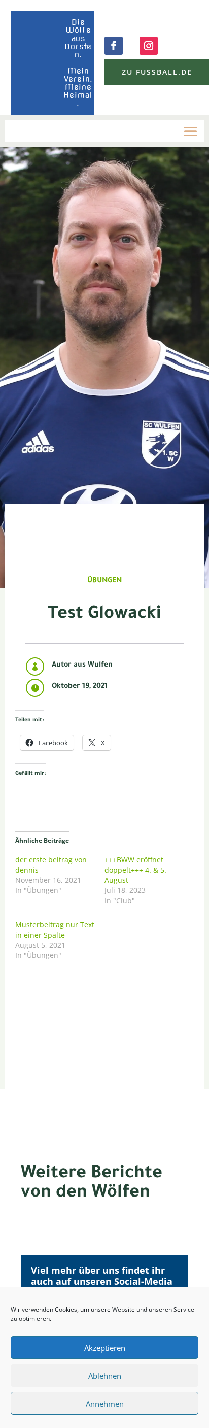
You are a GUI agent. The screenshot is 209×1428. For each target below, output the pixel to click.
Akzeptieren (104, 1348)
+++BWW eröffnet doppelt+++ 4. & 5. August (135, 870)
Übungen (104, 581)
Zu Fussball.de (157, 72)
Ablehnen (104, 1376)
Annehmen (105, 1404)
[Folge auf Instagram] (149, 46)
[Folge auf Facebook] (113, 46)
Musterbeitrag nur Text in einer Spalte (54, 930)
